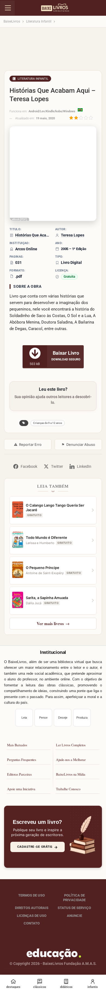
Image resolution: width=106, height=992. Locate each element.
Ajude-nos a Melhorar (71, 759)
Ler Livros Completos (71, 745)
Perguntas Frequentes (21, 759)
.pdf (18, 276)
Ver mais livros (53, 623)
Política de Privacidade (74, 897)
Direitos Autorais (31, 908)
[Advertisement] (53, 50)
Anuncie (74, 916)
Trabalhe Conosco (68, 789)
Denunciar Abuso (78, 444)
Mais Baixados (17, 745)
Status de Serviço (74, 908)
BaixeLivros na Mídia (70, 774)
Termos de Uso (31, 895)
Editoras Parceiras (19, 774)
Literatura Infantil (33, 79)
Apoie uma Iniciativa (21, 789)
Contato (32, 923)
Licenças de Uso (31, 916)
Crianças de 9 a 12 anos (47, 422)
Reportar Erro (28, 444)
